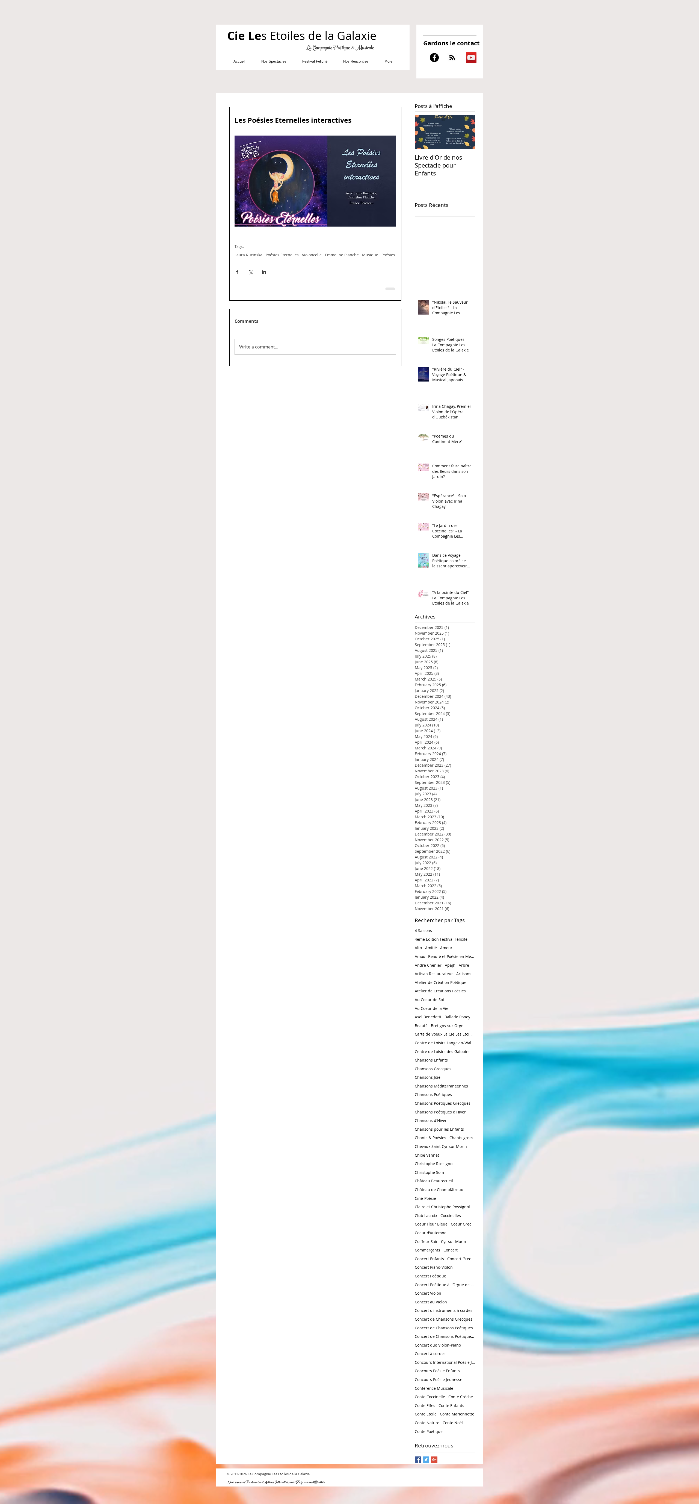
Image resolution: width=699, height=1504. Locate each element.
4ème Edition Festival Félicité (441, 938)
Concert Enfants (429, 1258)
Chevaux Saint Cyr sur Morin (441, 1145)
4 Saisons (423, 930)
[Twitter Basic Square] (426, 1459)
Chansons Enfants (431, 1059)
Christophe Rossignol (434, 1163)
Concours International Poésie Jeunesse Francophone (445, 1361)
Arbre (464, 964)
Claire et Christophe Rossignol (442, 1206)
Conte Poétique (429, 1430)
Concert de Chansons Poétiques (444, 1327)
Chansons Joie (427, 1076)
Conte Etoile (426, 1413)
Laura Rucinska (248, 255)
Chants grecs (461, 1137)
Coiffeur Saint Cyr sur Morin (440, 1241)
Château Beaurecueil (434, 1180)
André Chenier (428, 964)
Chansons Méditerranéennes (441, 1085)
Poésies (388, 255)
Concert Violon (428, 1292)
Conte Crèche (460, 1396)
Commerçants (427, 1249)
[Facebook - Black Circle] (434, 57)
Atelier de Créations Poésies (440, 990)
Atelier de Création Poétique (440, 981)
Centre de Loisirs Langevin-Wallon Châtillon (445, 1042)
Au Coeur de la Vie (431, 1007)
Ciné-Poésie (425, 1197)
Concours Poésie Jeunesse (438, 1379)
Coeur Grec (461, 1223)
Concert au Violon (431, 1301)
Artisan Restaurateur (434, 973)
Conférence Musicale (434, 1387)
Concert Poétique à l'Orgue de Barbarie (445, 1284)
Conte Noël (453, 1422)
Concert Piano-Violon (434, 1266)
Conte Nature (427, 1422)
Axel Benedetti (428, 1016)
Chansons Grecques (433, 1068)
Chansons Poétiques (433, 1094)
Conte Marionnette (457, 1413)
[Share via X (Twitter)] (250, 271)
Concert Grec (459, 1258)
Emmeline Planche (342, 255)
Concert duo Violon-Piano (438, 1344)
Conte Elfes (425, 1405)
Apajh (450, 964)
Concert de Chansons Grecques (443, 1318)
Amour (446, 947)
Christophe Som (429, 1171)
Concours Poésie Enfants (437, 1370)
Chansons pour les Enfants (439, 1128)
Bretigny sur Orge (447, 1025)
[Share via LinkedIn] (263, 271)
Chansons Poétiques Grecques (442, 1102)
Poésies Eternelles (282, 255)
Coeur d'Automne (430, 1232)
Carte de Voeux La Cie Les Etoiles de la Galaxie (445, 1033)
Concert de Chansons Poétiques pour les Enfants (445, 1335)
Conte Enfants (451, 1405)
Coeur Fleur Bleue (431, 1223)
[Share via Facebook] (237, 271)
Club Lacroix (426, 1215)
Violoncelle (312, 255)
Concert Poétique (430, 1275)
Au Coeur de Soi (429, 999)
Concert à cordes (430, 1353)
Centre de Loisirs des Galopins (442, 1051)
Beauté (421, 1025)
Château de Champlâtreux (439, 1189)
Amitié (431, 947)
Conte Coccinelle (430, 1396)
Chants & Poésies (430, 1137)
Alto (418, 947)
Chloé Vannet (427, 1154)
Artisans (463, 973)
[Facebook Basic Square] (418, 1459)
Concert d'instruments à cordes (443, 1309)
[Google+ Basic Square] (434, 1459)
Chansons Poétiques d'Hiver (440, 1111)
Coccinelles (450, 1215)
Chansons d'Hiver (431, 1119)
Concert (450, 1249)
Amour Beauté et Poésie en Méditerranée (445, 955)
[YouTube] (471, 57)
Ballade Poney (457, 1016)
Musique (370, 255)
